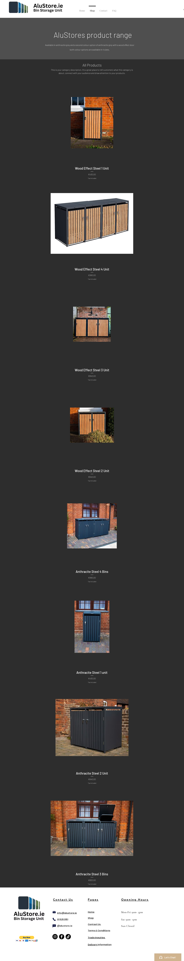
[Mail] (54, 912)
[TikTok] (68, 936)
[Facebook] (61, 936)
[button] (26, 939)
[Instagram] (55, 936)
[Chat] (54, 926)
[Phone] (54, 919)
